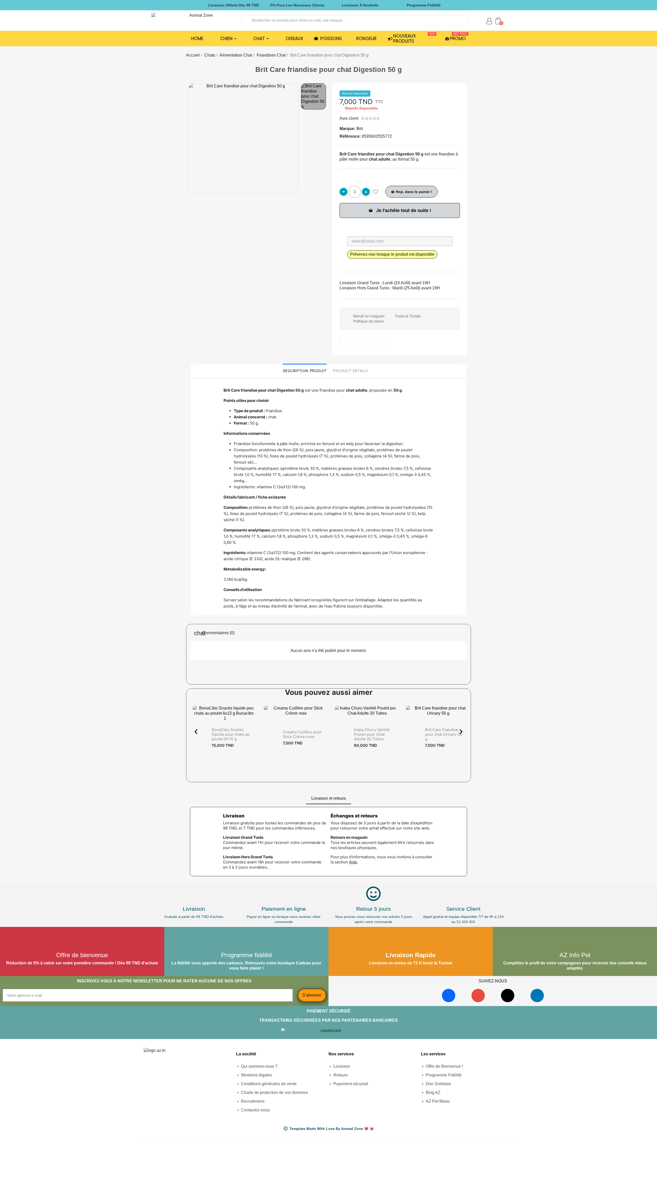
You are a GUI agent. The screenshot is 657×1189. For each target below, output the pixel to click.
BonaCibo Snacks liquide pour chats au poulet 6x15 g (231, 734)
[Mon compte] (489, 21)
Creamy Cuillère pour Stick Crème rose (302, 734)
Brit (359, 128)
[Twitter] (357, 341)
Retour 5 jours (373, 909)
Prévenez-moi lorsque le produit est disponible (392, 254)
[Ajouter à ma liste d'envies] (375, 191)
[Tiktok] (507, 995)
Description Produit (305, 370)
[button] (193, 138)
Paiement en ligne (284, 909)
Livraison (194, 909)
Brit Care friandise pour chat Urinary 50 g (443, 734)
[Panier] (498, 20)
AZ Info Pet (575, 955)
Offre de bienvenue (82, 955)
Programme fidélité (246, 955)
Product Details (350, 370)
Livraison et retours (328, 798)
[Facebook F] (345, 341)
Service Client (463, 909)
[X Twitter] (381, 341)
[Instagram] (478, 995)
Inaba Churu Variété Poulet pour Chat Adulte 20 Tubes (372, 734)
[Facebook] (448, 995)
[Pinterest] (369, 341)
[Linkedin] (537, 995)
